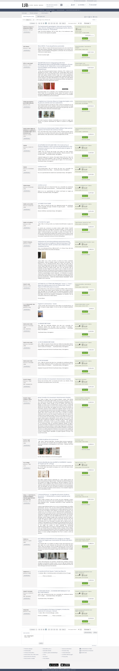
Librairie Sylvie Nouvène (80, 539)
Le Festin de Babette (79, 398)
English (48, 668)
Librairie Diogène (78, 63)
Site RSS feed (84, 652)
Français (62, 668)
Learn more (73, 669)
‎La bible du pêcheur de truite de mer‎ (48, 439)
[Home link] (32, 5)
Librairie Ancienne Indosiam (81, 101)
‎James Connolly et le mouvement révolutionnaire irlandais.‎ (54, 379)
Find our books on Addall (29, 658)
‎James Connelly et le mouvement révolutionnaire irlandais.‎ (54, 397)
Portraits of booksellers (29, 652)
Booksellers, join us (47, 648)
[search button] (61, 5)
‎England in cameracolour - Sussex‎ (47, 304)
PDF (87, 16)
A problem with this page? (67, 654)
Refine (94, 19)
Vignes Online (78, 379)
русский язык (68, 668)
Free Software (46, 658)
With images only (40, 19)
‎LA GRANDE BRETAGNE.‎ (44, 323)
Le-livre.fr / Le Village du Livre (81, 145)
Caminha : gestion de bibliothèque (50, 652)
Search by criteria (50, 6)
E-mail (96, 16)
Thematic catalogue (33, 13)
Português (57, 668)
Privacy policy (65, 656)
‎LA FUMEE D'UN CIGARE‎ (44, 203)
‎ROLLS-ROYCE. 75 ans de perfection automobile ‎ (51, 46)
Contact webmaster (66, 652)
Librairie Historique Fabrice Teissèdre (83, 242)
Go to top (94, 645)
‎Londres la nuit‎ (42, 166)
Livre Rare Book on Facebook (87, 650)
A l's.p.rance (77, 495)
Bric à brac (45, 656)
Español (52, 668)
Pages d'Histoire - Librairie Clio (81, 222)
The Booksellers (60, 10)
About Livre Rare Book (66, 648)
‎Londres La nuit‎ (42, 185)
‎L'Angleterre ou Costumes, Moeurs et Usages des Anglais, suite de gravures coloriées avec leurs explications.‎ (55, 102)
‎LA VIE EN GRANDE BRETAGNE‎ (46, 342)
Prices (44, 654)
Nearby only (47, 19)
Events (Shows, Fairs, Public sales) (31, 654)
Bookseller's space (92, 1)
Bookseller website (47, 650)
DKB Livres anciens (79, 462)
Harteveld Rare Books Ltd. (80, 26)
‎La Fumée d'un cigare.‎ (44, 222)
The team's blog (65, 650)
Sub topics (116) (41, 16)
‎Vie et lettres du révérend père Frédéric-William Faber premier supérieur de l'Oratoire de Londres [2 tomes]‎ (55, 129)
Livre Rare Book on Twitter (86, 648)
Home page (41, 10)
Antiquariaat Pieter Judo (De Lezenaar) (83, 128)
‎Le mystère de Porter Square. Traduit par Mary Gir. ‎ (52, 571)
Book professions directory (73, 10)
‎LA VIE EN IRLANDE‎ (43, 360)
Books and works (50, 10)
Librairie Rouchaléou (79, 46)
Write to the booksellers (80, 1)
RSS (91, 16)
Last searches (26, 633)
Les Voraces (77, 440)
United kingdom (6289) (28, 16)
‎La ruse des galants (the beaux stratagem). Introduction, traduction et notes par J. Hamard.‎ (54, 610)
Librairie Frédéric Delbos (80, 304)
